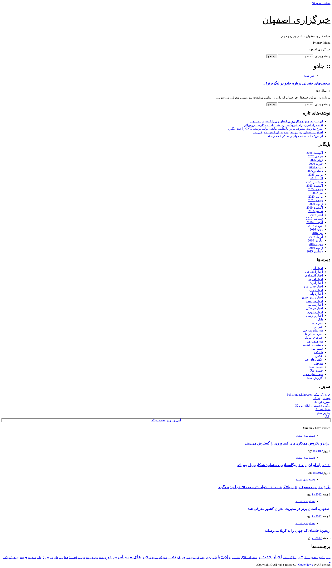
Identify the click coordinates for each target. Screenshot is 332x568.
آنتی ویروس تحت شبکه (166, 420)
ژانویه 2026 (316, 167)
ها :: (39, 557)
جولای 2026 (315, 156)
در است (102, 557)
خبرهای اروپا (315, 341)
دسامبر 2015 (315, 251)
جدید (151, 557)
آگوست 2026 (314, 152)
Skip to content (321, 3)
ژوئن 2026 (316, 160)
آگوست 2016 (314, 222)
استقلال (246, 557)
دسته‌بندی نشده (313, 345)
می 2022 (317, 193)
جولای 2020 (315, 200)
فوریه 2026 (316, 163)
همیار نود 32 (322, 409)
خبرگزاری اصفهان (296, 20)
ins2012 (318, 451)
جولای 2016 (315, 225)
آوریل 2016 (316, 236)
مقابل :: (63, 557)
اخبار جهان (316, 290)
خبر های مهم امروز (130, 556)
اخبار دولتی (316, 293)
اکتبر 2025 (316, 178)
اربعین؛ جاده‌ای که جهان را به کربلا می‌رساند (295, 136)
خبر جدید (309, 75)
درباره (95, 557)
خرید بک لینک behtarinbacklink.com (308, 394)
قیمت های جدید (313, 374)
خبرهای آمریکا (314, 337)
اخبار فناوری (315, 312)
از (260, 556)
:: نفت (286, 557)
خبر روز (318, 326)
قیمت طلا (316, 370)
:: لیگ (293, 557)
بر (192, 557)
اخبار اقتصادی (314, 275)
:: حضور (314, 557)
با (219, 556)
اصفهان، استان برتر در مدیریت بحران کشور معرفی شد (288, 132)
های (33, 557)
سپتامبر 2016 (314, 218)
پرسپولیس (18, 557)
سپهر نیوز (317, 348)
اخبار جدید (272, 556)
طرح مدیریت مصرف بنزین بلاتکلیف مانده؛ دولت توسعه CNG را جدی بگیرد (275, 128)
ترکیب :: (160, 557)
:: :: (327, 557)
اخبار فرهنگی (314, 308)
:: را (299, 556)
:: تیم (322, 557)
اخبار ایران (316, 282)
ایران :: (227, 557)
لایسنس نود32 (321, 398)
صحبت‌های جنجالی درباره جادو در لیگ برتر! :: (296, 83)
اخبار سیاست (314, 301)
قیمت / (73, 557)
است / (254, 557)
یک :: (5, 557)
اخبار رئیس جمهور (311, 297)
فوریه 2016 (316, 244)
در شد (88, 557)
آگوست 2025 (314, 185)
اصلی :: (236, 557)
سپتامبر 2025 (314, 182)
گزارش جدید (315, 377)
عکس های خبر (313, 359)
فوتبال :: (81, 557)
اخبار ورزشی (314, 315)
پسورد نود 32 (322, 401)
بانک (320, 319)
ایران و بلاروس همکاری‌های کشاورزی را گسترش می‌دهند (286, 121)
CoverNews (305, 564)
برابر (188, 557)
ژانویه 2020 (316, 203)
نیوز (45, 556)
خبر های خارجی (313, 330)
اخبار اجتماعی (314, 271)
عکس (319, 356)
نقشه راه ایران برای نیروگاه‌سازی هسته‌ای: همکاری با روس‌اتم (283, 125)
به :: (172, 556)
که (10, 557)
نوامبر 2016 (315, 211)
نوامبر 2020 (315, 196)
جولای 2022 (315, 189)
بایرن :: (196, 557)
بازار (214, 557)
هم (29, 557)
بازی (209, 557)
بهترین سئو (323, 412)
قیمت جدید (316, 366)
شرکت (318, 352)
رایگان (326, 416)
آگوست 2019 (314, 207)
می (51, 557)
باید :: (202, 557)
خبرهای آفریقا (314, 334)
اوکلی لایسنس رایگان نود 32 (312, 405)
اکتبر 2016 (316, 214)
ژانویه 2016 (316, 247)
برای (181, 556)
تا (166, 557)
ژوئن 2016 (316, 229)
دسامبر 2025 (315, 171)
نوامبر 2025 (315, 174)
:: (329, 557)
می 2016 (317, 233)
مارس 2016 (315, 240)
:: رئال (307, 557)
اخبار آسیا (317, 268)
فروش (318, 363)
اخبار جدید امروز (312, 286)
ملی (56, 557)
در (109, 556)
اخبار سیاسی (314, 304)
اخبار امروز (316, 279)
